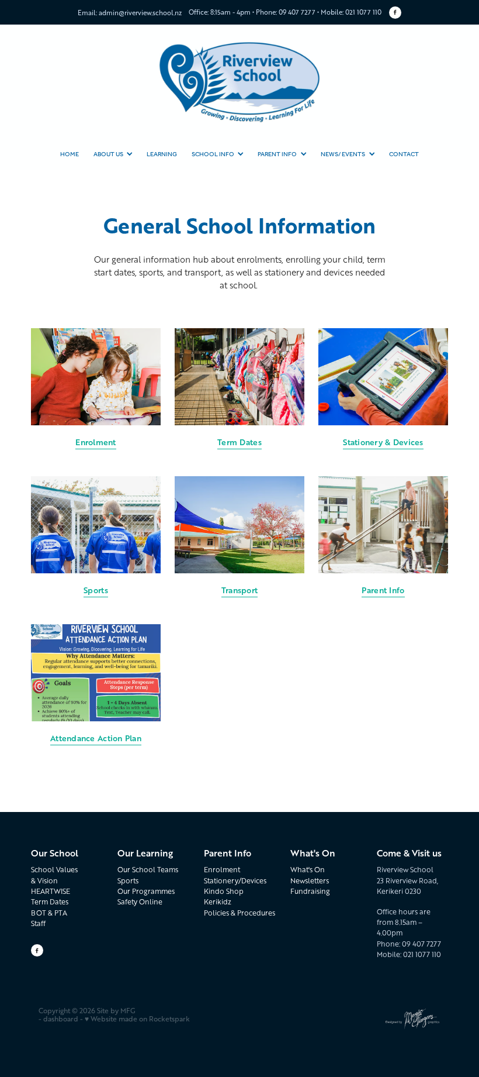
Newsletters (309, 881)
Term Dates (49, 902)
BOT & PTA (49, 913)
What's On (307, 870)
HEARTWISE (50, 891)
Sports (127, 881)
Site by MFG (116, 1011)
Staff (38, 923)
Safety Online (139, 902)
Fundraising (310, 891)
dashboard (60, 1019)
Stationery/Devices (235, 881)
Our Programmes (146, 891)
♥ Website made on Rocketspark (137, 1019)
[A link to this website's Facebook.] (395, 12)
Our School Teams (147, 870)
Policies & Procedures (239, 913)
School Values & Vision (54, 875)
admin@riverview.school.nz (140, 11)
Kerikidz (217, 902)
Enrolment (222, 870)
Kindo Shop (224, 891)
